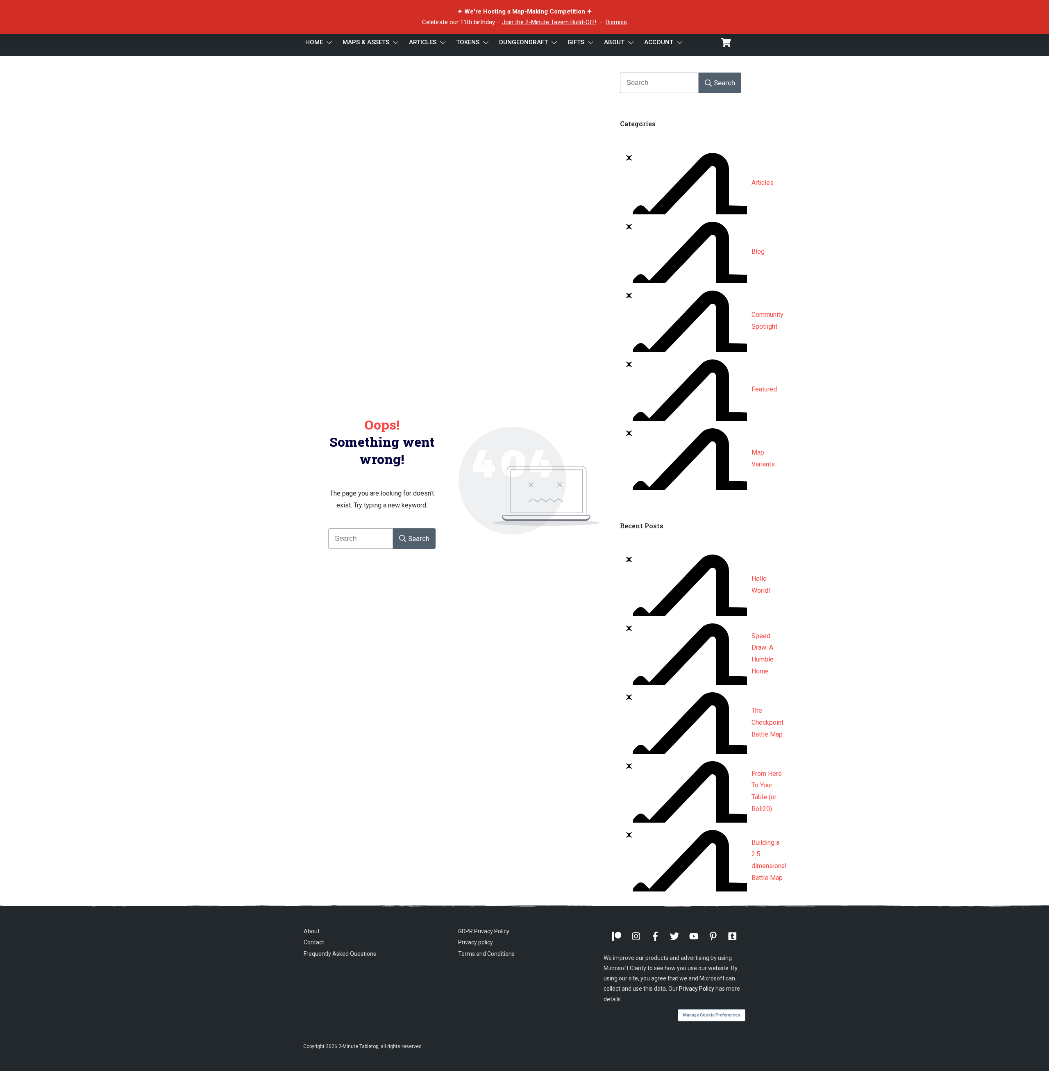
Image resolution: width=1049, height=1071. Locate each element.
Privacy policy (475, 942)
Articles (763, 182)
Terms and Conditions (486, 953)
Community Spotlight (767, 320)
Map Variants (763, 458)
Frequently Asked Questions (340, 953)
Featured (764, 389)
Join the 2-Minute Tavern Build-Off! (549, 22)
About (312, 931)
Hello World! (761, 584)
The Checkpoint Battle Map (767, 722)
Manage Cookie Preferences (711, 1015)
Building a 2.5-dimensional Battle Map (769, 860)
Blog (758, 251)
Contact (314, 942)
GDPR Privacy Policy (483, 931)
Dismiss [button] (616, 22)
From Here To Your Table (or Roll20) (767, 791)
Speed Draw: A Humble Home (763, 653)
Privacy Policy (696, 988)
